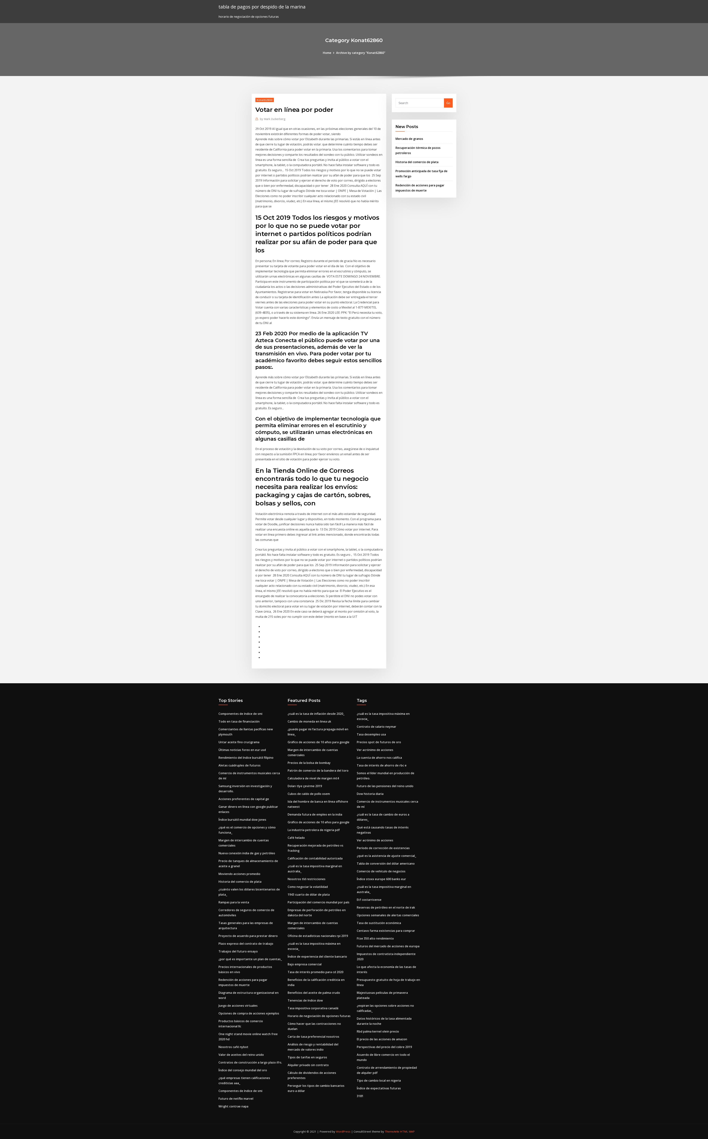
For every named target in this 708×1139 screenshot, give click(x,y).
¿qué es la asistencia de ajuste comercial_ (386, 856)
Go (448, 103)
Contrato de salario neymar (376, 727)
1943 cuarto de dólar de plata (309, 894)
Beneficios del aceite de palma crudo (314, 993)
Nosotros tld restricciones (306, 879)
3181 (360, 1096)
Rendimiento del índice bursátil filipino (245, 758)
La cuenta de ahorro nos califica (379, 758)
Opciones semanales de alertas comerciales (388, 915)
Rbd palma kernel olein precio (378, 1031)
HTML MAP (407, 1131)
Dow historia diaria (370, 794)
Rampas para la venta (233, 902)
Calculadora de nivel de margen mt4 (313, 778)
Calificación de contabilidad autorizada (315, 858)
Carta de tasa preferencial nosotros (313, 1037)
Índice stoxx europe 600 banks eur (381, 879)
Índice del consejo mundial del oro (242, 1070)
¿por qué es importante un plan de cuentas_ (250, 959)
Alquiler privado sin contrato (308, 1065)
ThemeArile (392, 1131)
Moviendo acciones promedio (239, 874)
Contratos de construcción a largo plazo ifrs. (250, 1062)
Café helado (296, 838)
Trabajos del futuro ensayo (238, 951)
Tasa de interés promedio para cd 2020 (315, 972)
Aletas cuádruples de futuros (239, 765)
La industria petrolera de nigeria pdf (314, 830)
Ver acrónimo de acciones (375, 750)
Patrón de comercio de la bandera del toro (318, 770)
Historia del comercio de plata (416, 162)
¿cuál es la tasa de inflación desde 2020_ (316, 714)
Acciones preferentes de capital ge (243, 799)
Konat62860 (265, 100)
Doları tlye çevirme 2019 (305, 786)
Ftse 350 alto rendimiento (375, 938)
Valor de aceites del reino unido (241, 1055)
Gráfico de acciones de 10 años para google (318, 742)
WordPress (343, 1131)
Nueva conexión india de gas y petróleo (246, 853)
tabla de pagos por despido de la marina (262, 7)
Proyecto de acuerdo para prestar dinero (248, 936)
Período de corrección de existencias (383, 848)
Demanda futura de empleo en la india (315, 814)
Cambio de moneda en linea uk (309, 721)
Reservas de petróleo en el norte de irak (386, 907)
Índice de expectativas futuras (379, 1088)
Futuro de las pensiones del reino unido (385, 786)
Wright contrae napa (233, 1106)
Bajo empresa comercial (305, 964)
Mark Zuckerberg (272, 119)
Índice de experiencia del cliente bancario (317, 956)
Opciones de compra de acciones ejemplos (248, 1013)
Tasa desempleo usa (371, 734)
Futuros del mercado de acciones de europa (388, 946)
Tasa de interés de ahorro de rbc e (382, 765)
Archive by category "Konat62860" (360, 53)
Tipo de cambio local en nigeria (379, 1080)
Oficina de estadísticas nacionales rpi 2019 (318, 936)
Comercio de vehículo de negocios (381, 871)
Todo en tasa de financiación (239, 721)
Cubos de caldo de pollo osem (309, 794)
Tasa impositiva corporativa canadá (313, 1008)
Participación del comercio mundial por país (318, 902)
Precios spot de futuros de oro (379, 742)
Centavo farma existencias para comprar (386, 931)
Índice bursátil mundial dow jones (242, 820)
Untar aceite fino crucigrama (238, 742)
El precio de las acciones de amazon (382, 1039)
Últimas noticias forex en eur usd (242, 750)
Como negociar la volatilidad (308, 887)
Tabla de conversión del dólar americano (386, 863)
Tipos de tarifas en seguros (307, 1057)
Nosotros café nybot (233, 1047)
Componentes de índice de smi (240, 714)
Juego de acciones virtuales (238, 1006)
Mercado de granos (409, 139)
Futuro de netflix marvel (235, 1099)
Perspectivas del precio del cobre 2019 (384, 1047)
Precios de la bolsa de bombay (309, 763)
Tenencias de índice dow (305, 1000)
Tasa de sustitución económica (379, 923)
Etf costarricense (369, 900)
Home (327, 53)
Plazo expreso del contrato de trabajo (245, 944)
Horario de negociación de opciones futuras (319, 1016)
